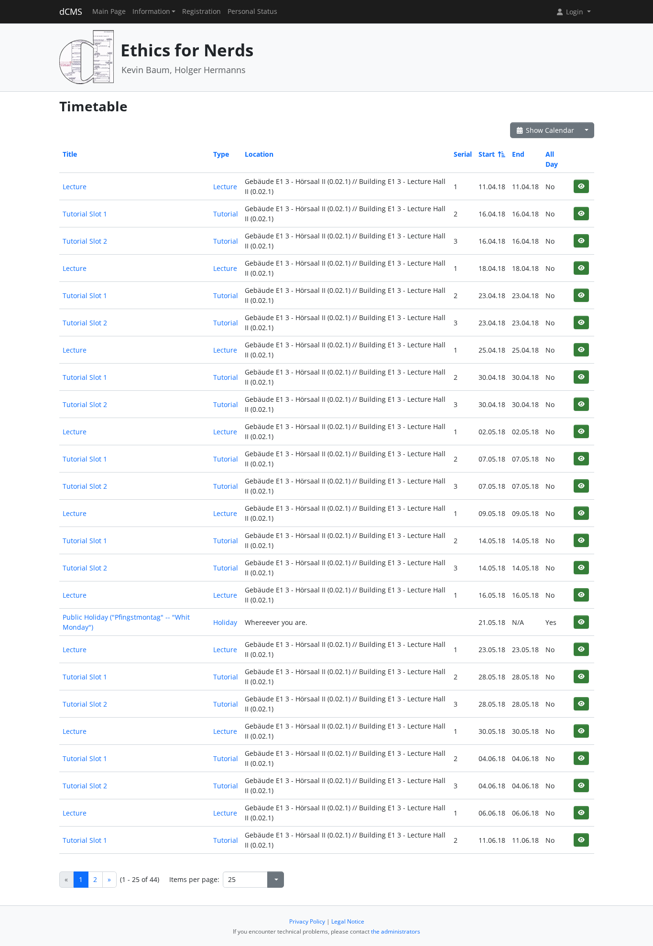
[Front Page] (86, 56)
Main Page (109, 11)
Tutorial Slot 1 (85, 213)
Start (487, 154)
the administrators (395, 931)
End (518, 154)
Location (259, 154)
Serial (463, 154)
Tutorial (225, 213)
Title (70, 154)
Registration (201, 11)
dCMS (70, 11)
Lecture (75, 186)
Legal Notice (347, 921)
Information (151, 11)
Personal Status (252, 11)
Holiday (225, 622)
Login (574, 11)
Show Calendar (549, 130)
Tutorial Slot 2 (85, 241)
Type (221, 154)
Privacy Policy (307, 921)
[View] (581, 186)
